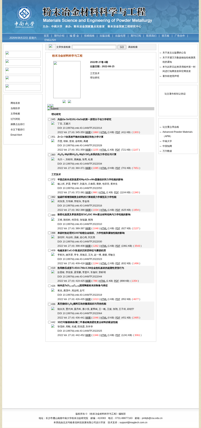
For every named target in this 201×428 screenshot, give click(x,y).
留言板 (165, 35)
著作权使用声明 (171, 76)
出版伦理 (120, 35)
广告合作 (180, 35)
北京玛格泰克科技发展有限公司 (79, 422)
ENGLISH (50, 40)
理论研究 (95, 77)
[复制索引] (52, 123)
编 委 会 (74, 35)
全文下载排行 (18, 129)
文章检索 (15, 113)
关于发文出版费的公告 (174, 52)
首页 (46, 35)
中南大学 (167, 141)
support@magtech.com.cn (133, 422)
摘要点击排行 (18, 124)
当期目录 (15, 108)
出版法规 (105, 35)
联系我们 (151, 35)
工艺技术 (95, 73)
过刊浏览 (15, 119)
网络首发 (15, 103)
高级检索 (133, 47)
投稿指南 (89, 35)
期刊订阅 (136, 35)
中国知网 (167, 146)
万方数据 (167, 151)
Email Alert (16, 134)
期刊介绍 (59, 35)
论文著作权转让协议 (175, 93)
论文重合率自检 (171, 127)
